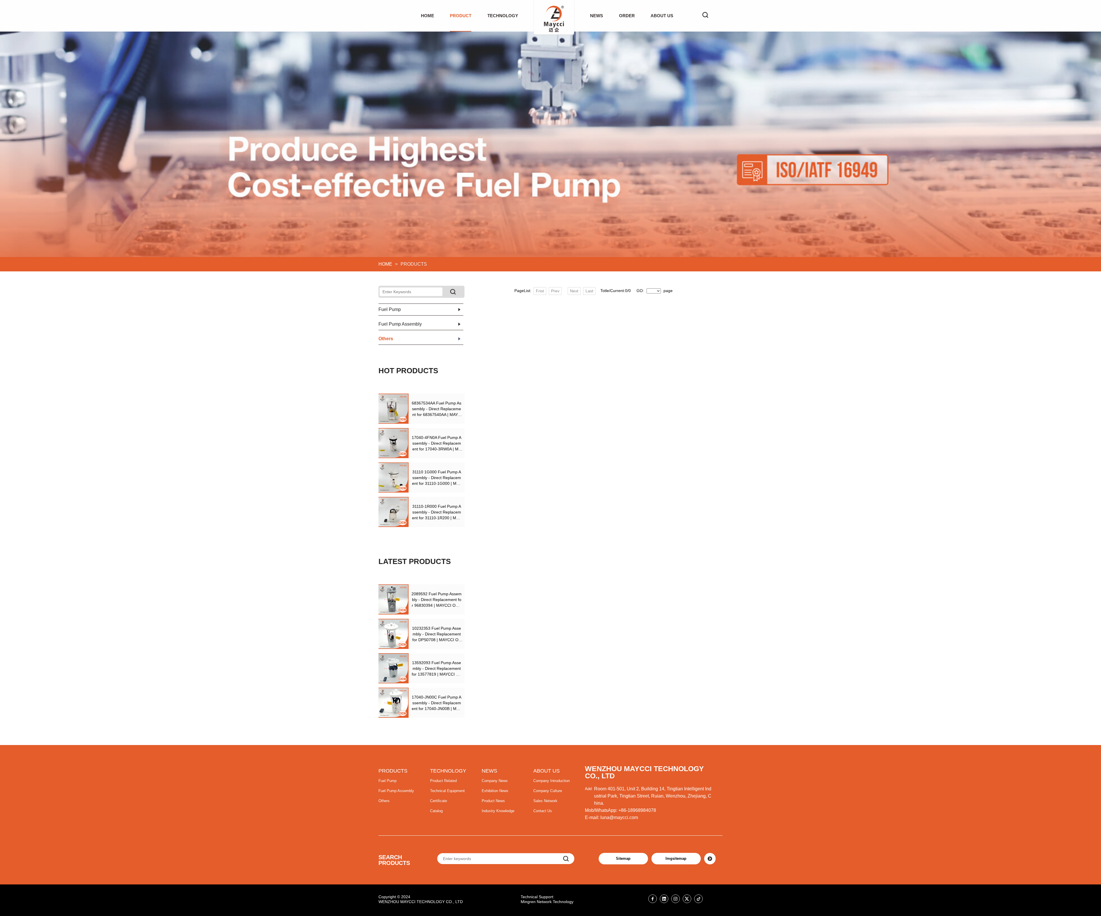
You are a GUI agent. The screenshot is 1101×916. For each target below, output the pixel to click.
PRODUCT (460, 15)
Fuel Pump (387, 781)
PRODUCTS (392, 771)
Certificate (438, 801)
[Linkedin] (664, 898)
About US (662, 15)
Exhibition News (495, 791)
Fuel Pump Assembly (396, 791)
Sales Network (545, 801)
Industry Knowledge (498, 811)
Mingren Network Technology (547, 901)
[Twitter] (687, 898)
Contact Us (542, 811)
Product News (493, 801)
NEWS (596, 15)
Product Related (443, 781)
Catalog (436, 811)
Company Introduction (551, 781)
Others (384, 801)
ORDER (627, 15)
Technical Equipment (447, 791)
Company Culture (547, 791)
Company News (495, 781)
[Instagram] (675, 898)
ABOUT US (546, 771)
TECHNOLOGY (502, 15)
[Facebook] (652, 898)
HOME (427, 15)
